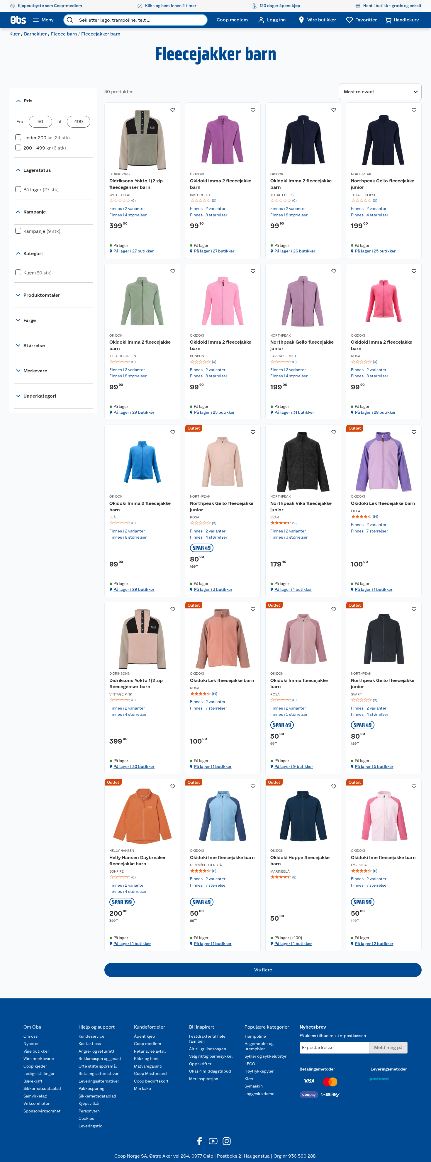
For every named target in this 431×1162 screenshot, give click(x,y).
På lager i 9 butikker (293, 766)
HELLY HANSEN (121, 851)
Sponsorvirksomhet (42, 1111)
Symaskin (254, 1086)
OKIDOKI (197, 174)
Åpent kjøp (144, 1036)
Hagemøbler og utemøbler (259, 1046)
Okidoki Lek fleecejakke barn (383, 503)
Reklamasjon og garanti (101, 1058)
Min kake (142, 1088)
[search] (70, 20)
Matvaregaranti (148, 1066)
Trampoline (255, 1036)
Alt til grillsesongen (207, 1048)
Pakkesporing (91, 1088)
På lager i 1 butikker (293, 589)
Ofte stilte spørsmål (98, 1066)
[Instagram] (226, 1141)
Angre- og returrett (97, 1051)
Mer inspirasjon (203, 1078)
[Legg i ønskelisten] (173, 110)
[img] (142, 201)
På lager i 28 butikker (375, 412)
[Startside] (18, 20)
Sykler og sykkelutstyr (265, 1056)
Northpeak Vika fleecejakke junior (301, 507)
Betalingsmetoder (317, 1069)
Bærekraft (33, 1081)
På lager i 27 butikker (133, 251)
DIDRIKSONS (119, 174)
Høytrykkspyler (259, 1071)
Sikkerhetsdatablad (42, 1088)
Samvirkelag (35, 1096)
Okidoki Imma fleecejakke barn (299, 684)
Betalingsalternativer (98, 1073)
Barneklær (35, 34)
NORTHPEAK (361, 174)
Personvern (89, 1111)
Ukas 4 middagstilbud (210, 1071)
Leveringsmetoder (389, 1069)
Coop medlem (147, 1043)
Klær (14, 34)
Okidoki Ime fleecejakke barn (222, 857)
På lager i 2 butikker (374, 943)
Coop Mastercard (150, 1073)
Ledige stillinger (39, 1073)
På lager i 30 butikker (134, 766)
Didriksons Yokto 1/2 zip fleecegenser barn (136, 184)
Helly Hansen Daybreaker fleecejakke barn (137, 861)
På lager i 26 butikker (294, 251)
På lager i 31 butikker (294, 412)
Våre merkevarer (38, 1058)
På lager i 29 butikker (134, 412)
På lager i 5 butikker (374, 766)
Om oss (30, 1036)
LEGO (250, 1063)
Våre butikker (36, 1051)
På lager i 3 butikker (213, 589)
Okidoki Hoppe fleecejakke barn (300, 861)
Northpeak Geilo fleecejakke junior (382, 184)
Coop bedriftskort (151, 1081)
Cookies (86, 1118)
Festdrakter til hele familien (207, 1039)
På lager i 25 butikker (375, 251)
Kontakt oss (90, 1043)
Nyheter (31, 1043)
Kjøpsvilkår (89, 1103)
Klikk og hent (146, 1058)
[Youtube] (213, 1141)
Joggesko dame (259, 1093)
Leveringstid (91, 1126)
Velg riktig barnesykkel (211, 1056)
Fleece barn (64, 34)
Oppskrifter (200, 1063)
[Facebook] (199, 1141)
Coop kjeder (35, 1066)
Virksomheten (36, 1103)
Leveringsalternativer (99, 1081)
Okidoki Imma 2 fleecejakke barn (220, 184)
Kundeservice (91, 1036)
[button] (263, 970)
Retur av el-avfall (150, 1051)
